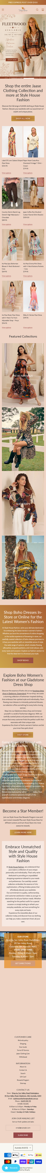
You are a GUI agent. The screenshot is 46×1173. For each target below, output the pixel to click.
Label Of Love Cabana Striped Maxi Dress (12, 161)
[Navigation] (3, 9)
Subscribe (23, 1135)
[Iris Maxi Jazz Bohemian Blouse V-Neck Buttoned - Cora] (12, 245)
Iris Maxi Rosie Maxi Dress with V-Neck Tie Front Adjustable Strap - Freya (11, 317)
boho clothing (28, 777)
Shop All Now (23, 118)
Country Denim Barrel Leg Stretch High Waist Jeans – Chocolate (11, 214)
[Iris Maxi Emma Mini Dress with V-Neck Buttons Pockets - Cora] (33, 245)
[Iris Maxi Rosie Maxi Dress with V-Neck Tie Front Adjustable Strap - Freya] (12, 296)
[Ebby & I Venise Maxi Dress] (33, 296)
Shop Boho (23, 660)
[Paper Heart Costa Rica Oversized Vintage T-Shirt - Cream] (33, 142)
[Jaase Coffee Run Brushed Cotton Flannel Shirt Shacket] (33, 193)
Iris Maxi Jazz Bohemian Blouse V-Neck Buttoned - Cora (11, 266)
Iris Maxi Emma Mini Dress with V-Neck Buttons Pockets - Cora (33, 266)
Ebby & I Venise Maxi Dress (32, 315)
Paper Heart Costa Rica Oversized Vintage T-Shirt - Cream (32, 163)
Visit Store (23, 735)
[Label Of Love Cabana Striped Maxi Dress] (12, 142)
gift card (30, 792)
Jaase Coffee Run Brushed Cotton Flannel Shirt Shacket (33, 213)
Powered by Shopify (23, 1170)
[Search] (37, 9)
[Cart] (43, 9)
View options (6, 173)
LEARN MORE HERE (23, 832)
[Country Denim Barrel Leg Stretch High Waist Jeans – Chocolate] (12, 193)
